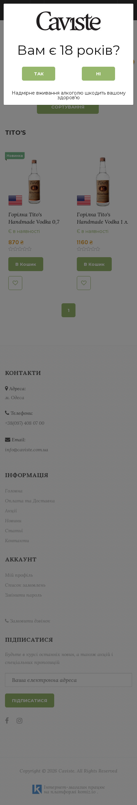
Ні (98, 73)
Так (39, 73)
